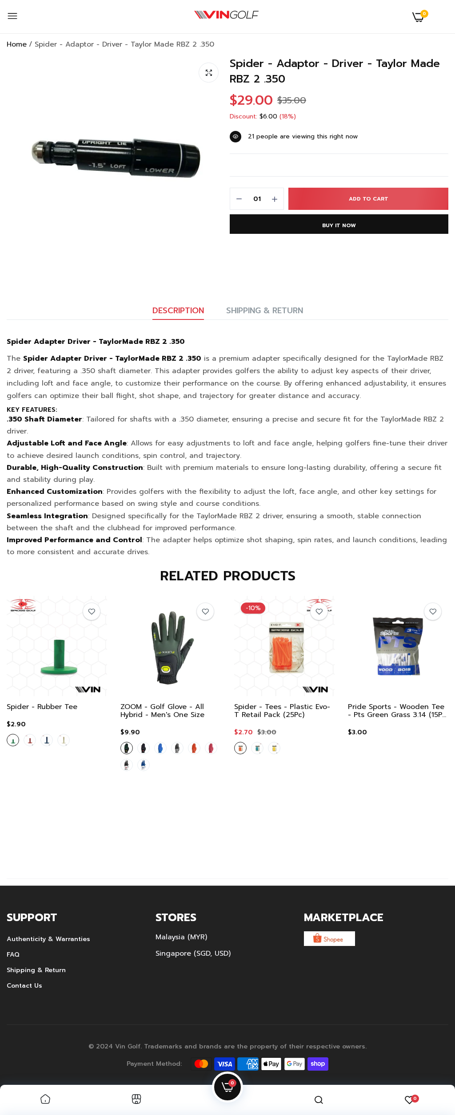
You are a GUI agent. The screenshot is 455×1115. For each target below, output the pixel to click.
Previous (29, 724)
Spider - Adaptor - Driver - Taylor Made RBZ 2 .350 (335, 71)
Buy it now (339, 225)
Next (426, 724)
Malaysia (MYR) (181, 937)
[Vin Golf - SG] (226, 17)
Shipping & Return (264, 310)
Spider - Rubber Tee (42, 707)
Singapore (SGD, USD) (193, 953)
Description (178, 310)
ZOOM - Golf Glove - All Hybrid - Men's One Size (162, 711)
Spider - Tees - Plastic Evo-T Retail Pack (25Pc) (282, 711)
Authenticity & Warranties (48, 939)
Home (17, 44)
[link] (91, 611)
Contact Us (24, 985)
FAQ (13, 954)
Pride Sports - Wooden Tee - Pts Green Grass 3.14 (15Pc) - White (398, 711)
